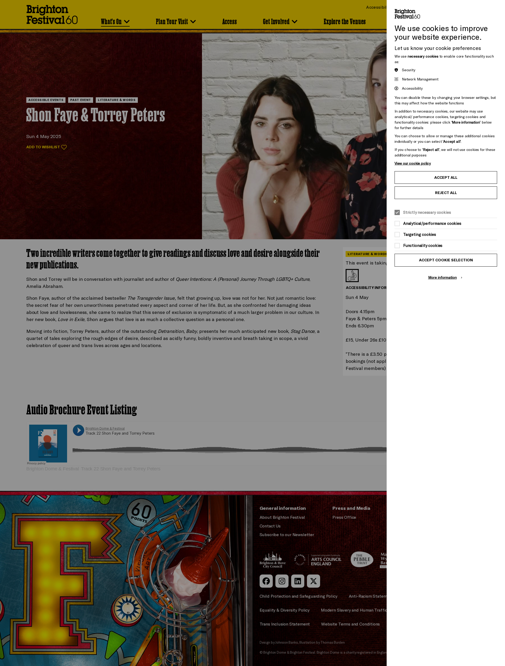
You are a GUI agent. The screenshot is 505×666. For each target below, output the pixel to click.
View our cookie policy (413, 163)
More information (442, 277)
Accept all (445, 177)
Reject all (446, 192)
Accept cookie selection (446, 260)
